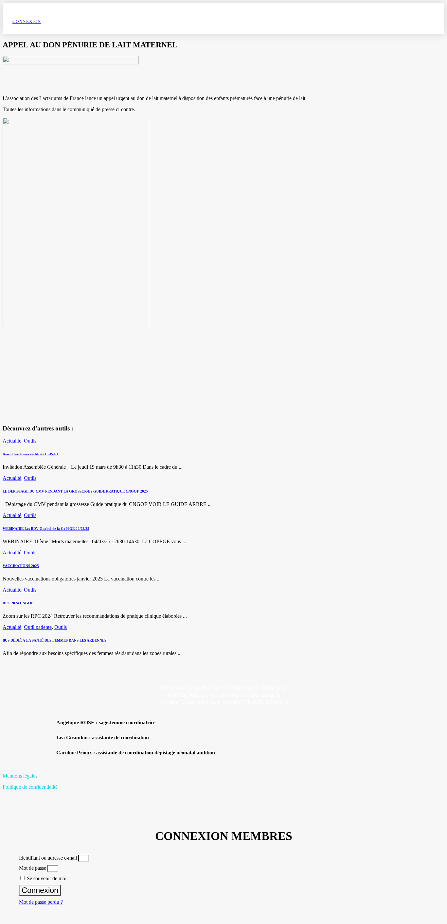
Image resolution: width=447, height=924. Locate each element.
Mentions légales (20, 776)
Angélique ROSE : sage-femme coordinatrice (105, 722)
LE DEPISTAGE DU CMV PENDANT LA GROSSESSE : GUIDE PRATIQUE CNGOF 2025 (75, 491)
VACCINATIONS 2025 (21, 566)
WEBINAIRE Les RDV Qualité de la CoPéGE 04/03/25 (46, 528)
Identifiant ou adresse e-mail (48, 858)
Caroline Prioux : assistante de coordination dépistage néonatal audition (135, 752)
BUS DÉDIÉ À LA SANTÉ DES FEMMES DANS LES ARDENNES (54, 640)
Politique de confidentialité (30, 787)
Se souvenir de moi (46, 878)
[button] (236, 737)
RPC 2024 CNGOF (18, 603)
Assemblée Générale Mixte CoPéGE (31, 454)
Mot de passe (32, 868)
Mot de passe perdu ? (41, 902)
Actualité (12, 441)
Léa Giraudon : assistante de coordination (102, 737)
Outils (30, 441)
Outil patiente (38, 627)
